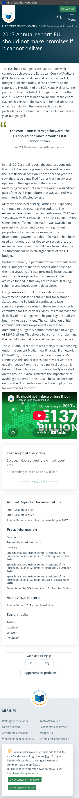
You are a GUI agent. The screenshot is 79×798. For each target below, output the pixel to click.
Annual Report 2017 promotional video (30, 605)
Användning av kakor (15, 732)
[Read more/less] (39, 481)
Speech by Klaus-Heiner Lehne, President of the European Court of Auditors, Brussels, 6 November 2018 (38, 580)
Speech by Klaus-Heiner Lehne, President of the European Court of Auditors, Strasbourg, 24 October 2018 (39, 568)
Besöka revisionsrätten (53, 727)
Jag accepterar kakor (21, 787)
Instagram (13, 638)
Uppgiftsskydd (11, 727)
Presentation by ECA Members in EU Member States (39, 588)
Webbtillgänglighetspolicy (18, 739)
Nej (46, 663)
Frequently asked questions (24, 542)
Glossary (12, 547)
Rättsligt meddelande (15, 721)
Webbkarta (46, 732)
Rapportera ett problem (39, 673)
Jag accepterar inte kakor (24, 779)
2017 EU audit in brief (20, 509)
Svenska (69, 9)
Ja (31, 663)
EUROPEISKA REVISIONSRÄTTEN (19, 26)
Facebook (12, 627)
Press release (15, 537)
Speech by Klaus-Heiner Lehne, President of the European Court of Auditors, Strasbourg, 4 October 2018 (38, 556)
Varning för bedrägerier (54, 739)
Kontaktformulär (50, 721)
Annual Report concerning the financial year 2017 (37, 520)
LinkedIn (12, 632)
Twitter (11, 622)
